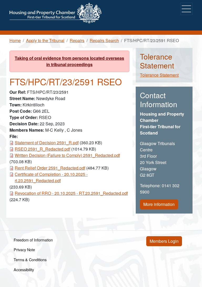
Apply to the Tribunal (45, 40)
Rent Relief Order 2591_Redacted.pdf (50, 168)
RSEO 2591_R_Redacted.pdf (42, 149)
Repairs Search (104, 40)
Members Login (164, 241)
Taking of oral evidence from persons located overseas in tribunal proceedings (69, 61)
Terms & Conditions (30, 259)
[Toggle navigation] (186, 9)
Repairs (77, 40)
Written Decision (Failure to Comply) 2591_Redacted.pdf (67, 155)
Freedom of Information (33, 240)
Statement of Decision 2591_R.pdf (47, 143)
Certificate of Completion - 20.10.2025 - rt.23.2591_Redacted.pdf (51, 177)
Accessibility (24, 269)
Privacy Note (24, 249)
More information (159, 204)
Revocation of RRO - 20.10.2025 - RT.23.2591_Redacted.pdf (71, 193)
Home (15, 40)
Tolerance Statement (159, 75)
